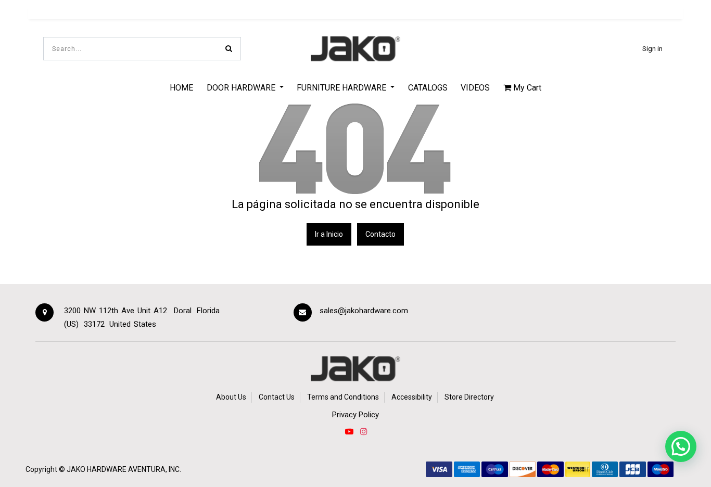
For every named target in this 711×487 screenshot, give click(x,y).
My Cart (526, 88)
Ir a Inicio (329, 234)
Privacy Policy (355, 414)
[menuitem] (181, 87)
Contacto (380, 234)
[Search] (228, 48)
